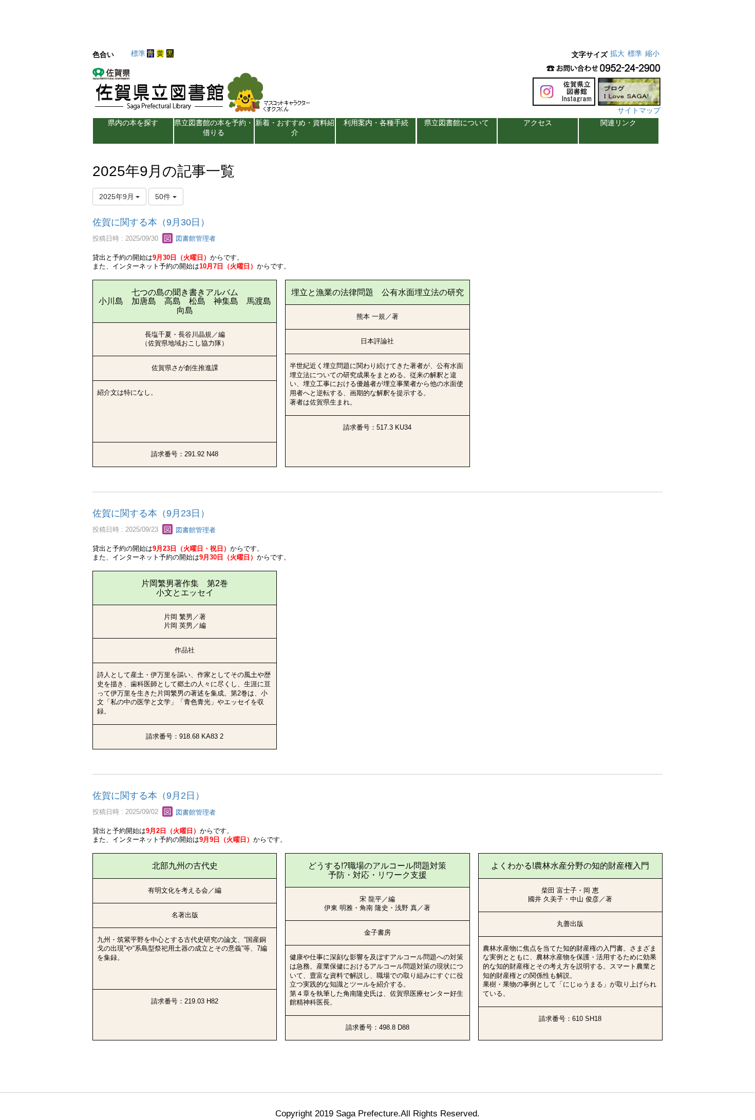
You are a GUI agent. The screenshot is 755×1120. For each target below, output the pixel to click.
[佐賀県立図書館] (204, 92)
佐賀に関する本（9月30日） (151, 222)
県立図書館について (456, 123)
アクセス (537, 123)
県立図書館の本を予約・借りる (213, 128)
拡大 (617, 53)
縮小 (652, 53)
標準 (138, 53)
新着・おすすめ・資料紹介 (294, 128)
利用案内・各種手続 (376, 123)
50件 (164, 196)
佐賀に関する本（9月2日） (148, 795)
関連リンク (618, 123)
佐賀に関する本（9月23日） (151, 513)
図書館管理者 (195, 238)
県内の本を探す (133, 123)
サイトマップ (638, 110)
